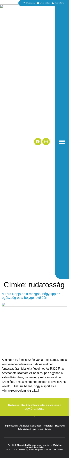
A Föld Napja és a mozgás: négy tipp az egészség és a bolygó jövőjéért (31, 296)
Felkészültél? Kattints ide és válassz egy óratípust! (34, 406)
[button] (62, 141)
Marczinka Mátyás (26, 445)
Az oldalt (12, 445)
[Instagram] (46, 141)
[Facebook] (37, 141)
